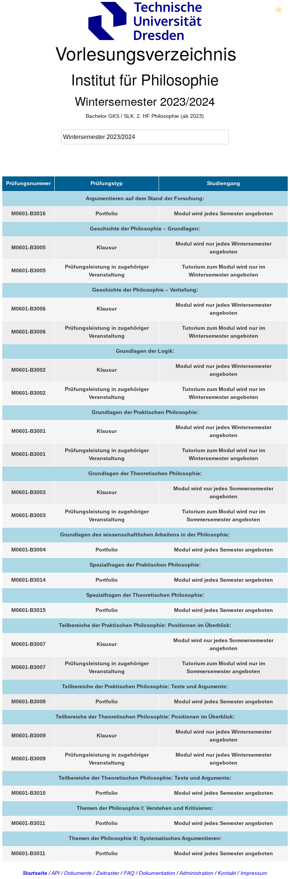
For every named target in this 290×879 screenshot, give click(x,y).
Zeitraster (107, 873)
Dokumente (78, 873)
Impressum (254, 873)
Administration (196, 873)
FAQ (129, 873)
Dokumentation (157, 873)
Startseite (35, 873)
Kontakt (227, 873)
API (55, 873)
